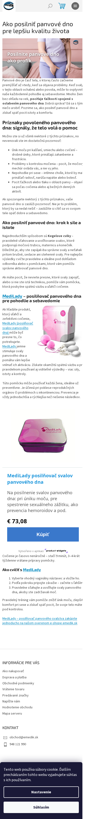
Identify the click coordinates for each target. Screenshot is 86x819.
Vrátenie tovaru (13, 689)
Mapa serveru (12, 713)
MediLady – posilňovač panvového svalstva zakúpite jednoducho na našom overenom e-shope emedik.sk (39, 621)
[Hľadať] (50, 6)
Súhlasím (41, 807)
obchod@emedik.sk (24, 737)
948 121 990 (18, 744)
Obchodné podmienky (18, 683)
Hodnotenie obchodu (17, 707)
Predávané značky (15, 695)
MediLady (12, 296)
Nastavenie (41, 792)
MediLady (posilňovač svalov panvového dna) (17, 328)
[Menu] (75, 6)
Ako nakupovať (13, 671)
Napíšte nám (11, 701)
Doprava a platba (14, 677)
